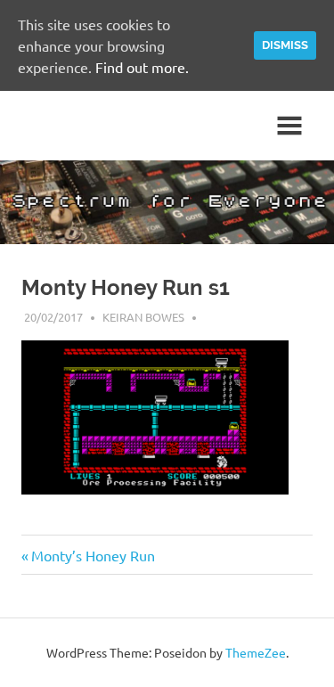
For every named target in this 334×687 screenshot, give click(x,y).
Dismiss (285, 45)
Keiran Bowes (143, 316)
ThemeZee (255, 652)
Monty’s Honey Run (92, 555)
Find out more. (142, 67)
